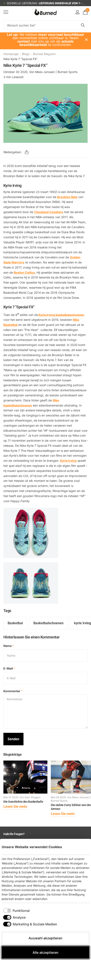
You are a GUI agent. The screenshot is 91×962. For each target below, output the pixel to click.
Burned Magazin (44, 54)
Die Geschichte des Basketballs (23, 801)
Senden (13, 739)
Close (86, 39)
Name (8, 646)
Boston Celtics (24, 272)
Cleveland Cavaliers (48, 212)
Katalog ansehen (5, 12)
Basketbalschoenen (48, 623)
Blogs (26, 54)
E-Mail (9, 668)
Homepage (11, 54)
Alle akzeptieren (45, 952)
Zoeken (83, 25)
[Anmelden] (77, 12)
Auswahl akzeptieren (45, 938)
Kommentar (12, 691)
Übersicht (79, 847)
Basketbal (15, 623)
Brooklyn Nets (67, 197)
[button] (26, 152)
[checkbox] (16, 910)
